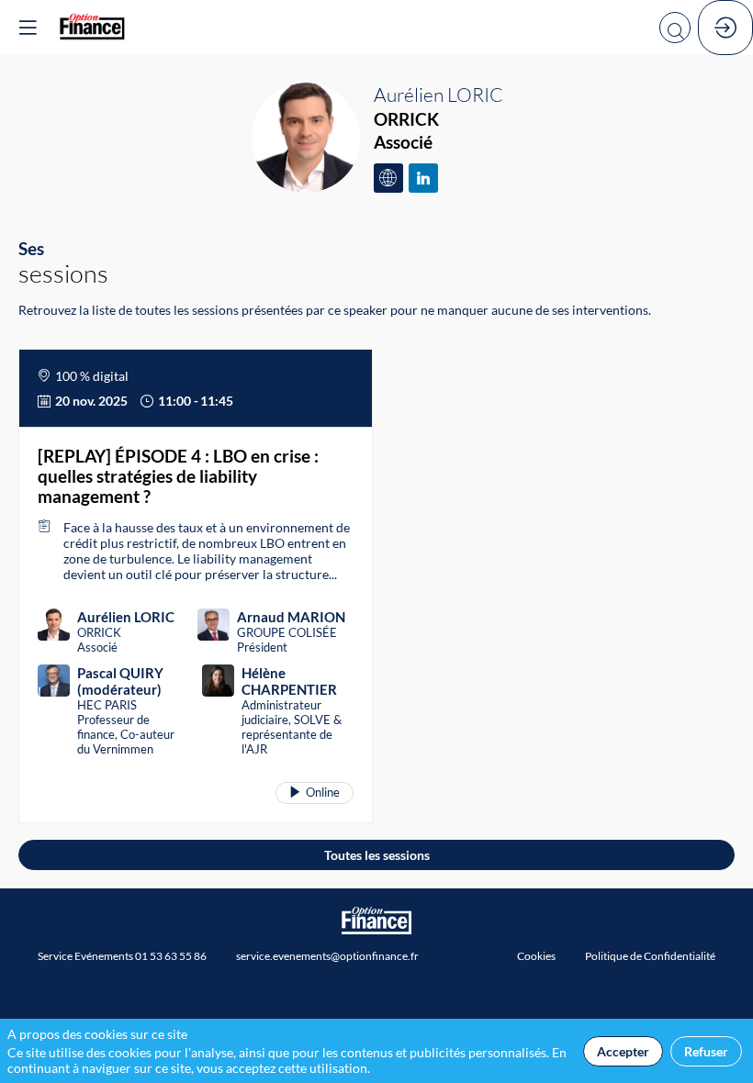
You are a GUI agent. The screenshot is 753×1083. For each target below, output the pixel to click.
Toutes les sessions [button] (377, 855)
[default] (536, 955)
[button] (27, 27)
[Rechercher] (675, 27)
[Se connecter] (725, 27)
